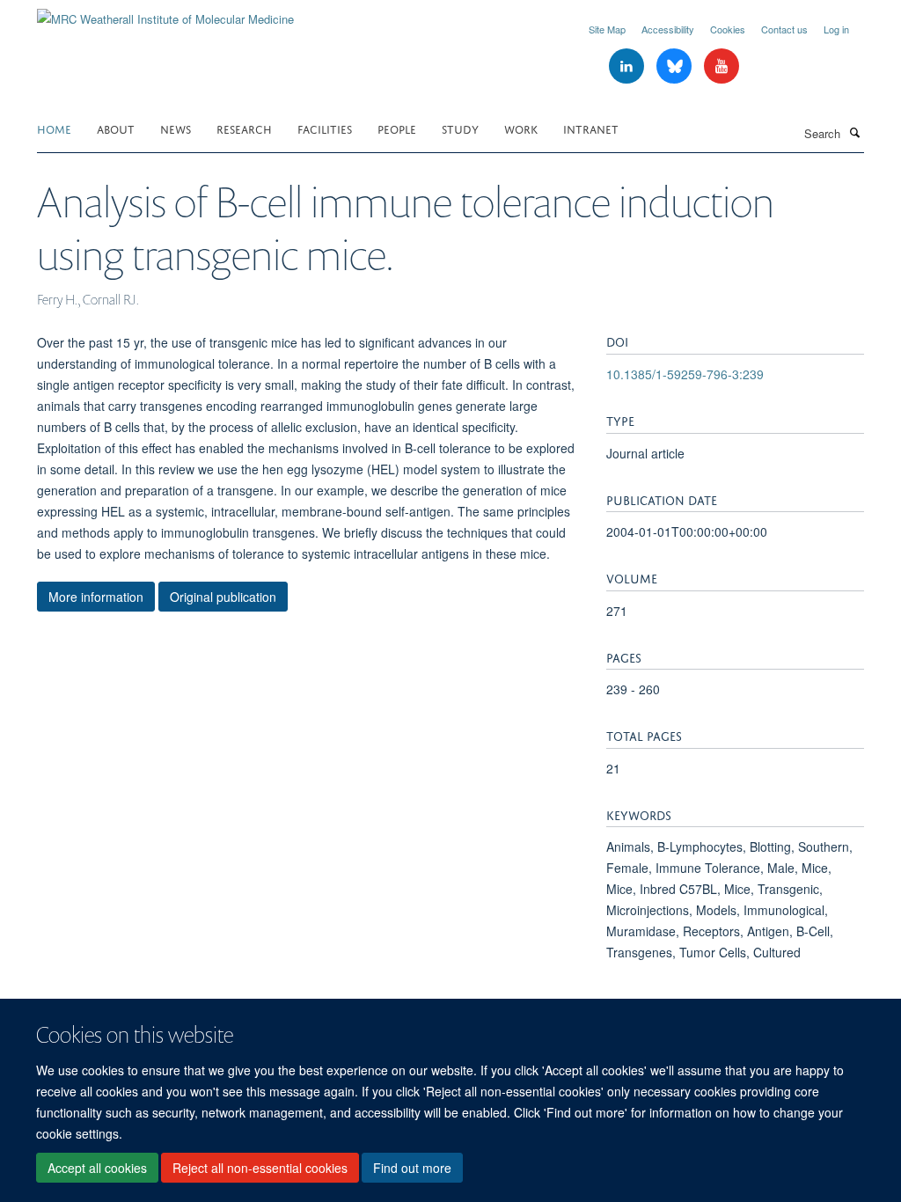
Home (54, 128)
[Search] (854, 132)
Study (460, 128)
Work (521, 128)
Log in (836, 29)
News (175, 128)
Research (244, 128)
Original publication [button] (223, 596)
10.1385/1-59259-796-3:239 (685, 374)
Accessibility (667, 29)
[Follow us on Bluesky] (675, 66)
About (116, 128)
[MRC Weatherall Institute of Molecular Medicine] (165, 12)
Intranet (591, 128)
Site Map (607, 29)
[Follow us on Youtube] (721, 66)
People (396, 128)
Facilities (324, 128)
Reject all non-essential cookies (260, 1167)
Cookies (727, 29)
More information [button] (95, 596)
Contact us (784, 29)
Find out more (412, 1167)
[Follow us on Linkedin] (628, 66)
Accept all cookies (97, 1167)
